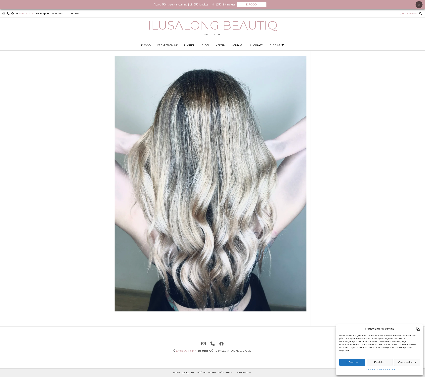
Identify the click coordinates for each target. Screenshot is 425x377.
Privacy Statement (386, 369)
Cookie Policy (369, 369)
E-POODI (251, 4)
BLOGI (205, 45)
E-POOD (146, 45)
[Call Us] (8, 13)
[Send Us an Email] (3, 13)
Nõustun (352, 362)
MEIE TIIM (220, 45)
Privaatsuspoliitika (183, 373)
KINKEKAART (255, 45)
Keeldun (379, 362)
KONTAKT (237, 45)
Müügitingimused (206, 372)
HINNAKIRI (189, 45)
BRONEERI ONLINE (167, 45)
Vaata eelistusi (407, 362)
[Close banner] (419, 4)
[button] (418, 328)
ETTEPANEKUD (244, 372)
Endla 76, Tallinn (26, 13)
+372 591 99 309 (409, 13)
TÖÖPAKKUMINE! (226, 372)
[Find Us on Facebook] (12, 13)
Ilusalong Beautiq (213, 25)
